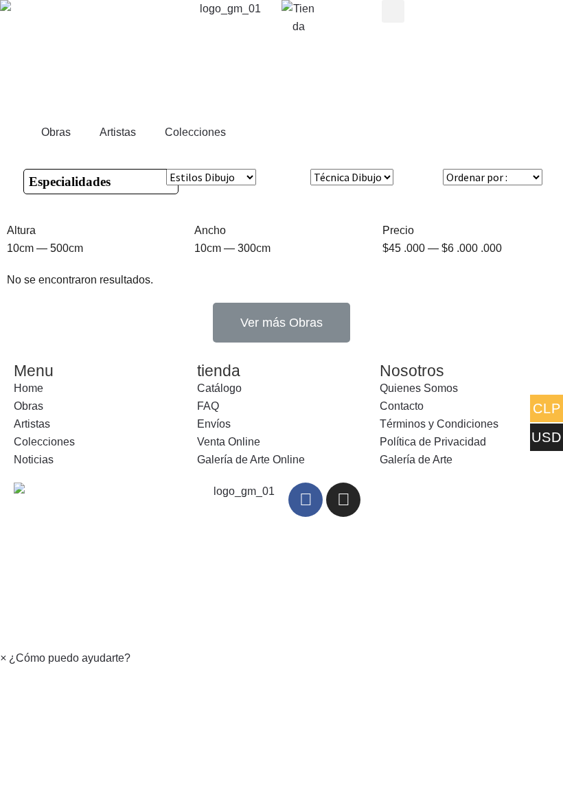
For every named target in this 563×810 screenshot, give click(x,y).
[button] (281, 323)
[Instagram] (343, 500)
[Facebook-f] (305, 500)
